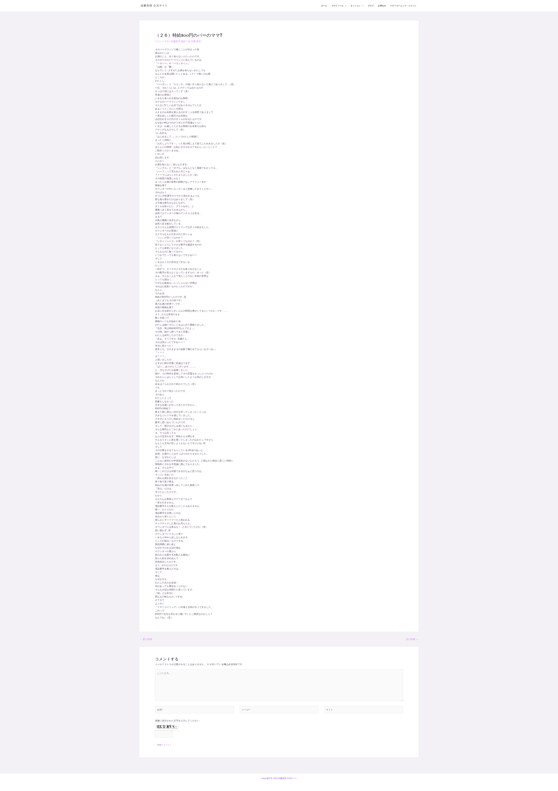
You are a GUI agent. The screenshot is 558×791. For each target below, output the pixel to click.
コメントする (162, 41)
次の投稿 (412, 639)
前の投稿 (146, 639)
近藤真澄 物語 (178, 41)
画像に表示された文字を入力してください (177, 720)
